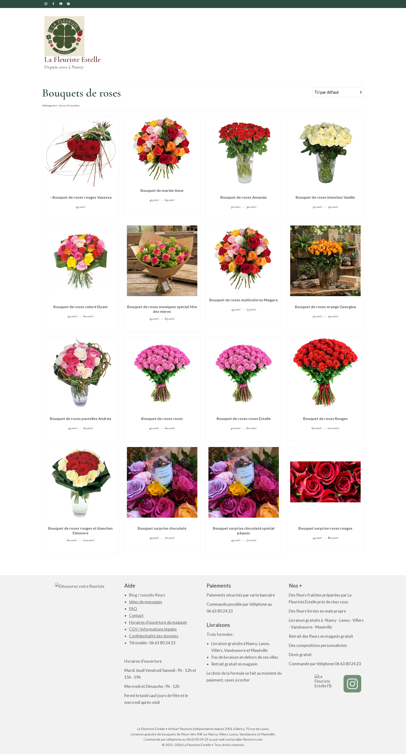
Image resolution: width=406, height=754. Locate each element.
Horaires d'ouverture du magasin (158, 622)
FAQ (133, 608)
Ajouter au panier (80, 216)
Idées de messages (145, 601)
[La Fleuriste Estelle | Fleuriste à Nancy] (73, 36)
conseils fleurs (152, 595)
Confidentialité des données (153, 635)
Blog (133, 595)
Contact (136, 615)
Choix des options (162, 209)
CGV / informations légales (153, 629)
